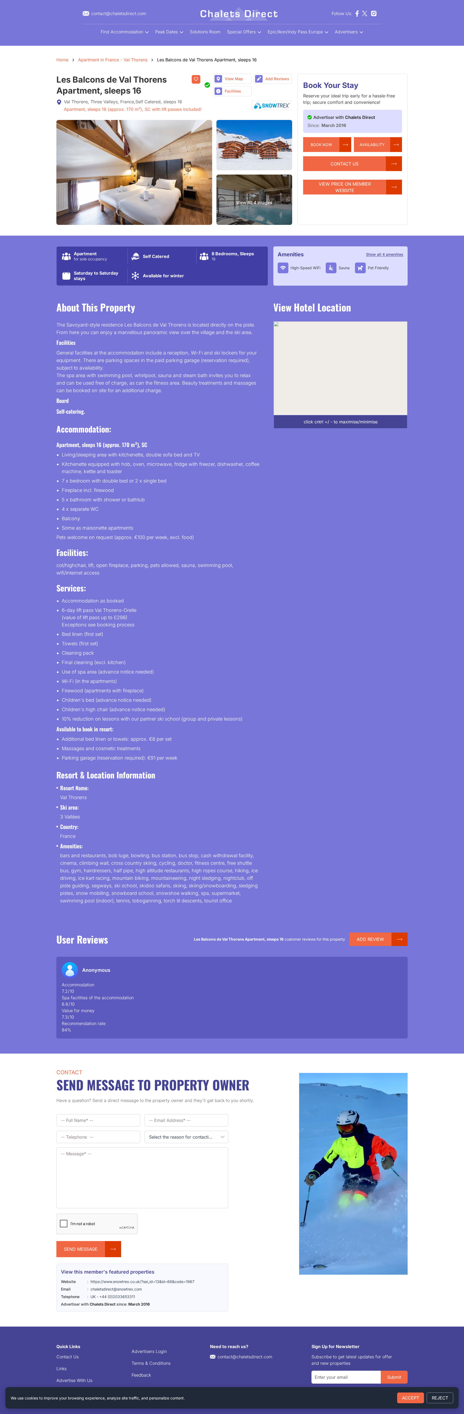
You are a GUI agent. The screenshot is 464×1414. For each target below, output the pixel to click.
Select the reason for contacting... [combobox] (183, 1137)
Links (61, 1368)
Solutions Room (205, 31)
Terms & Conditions (151, 1363)
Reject (440, 1398)
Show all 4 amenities (384, 254)
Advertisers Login (149, 1351)
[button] (222, 1137)
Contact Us (67, 1356)
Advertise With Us (74, 1380)
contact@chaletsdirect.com (245, 1356)
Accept (410, 1398)
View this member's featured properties (107, 1272)
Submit (394, 1377)
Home (62, 59)
